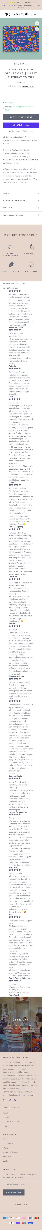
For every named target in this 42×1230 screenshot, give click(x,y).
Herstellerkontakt (13, 215)
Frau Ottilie (21, 64)
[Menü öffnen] (3, 14)
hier (38, 1028)
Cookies (6, 1160)
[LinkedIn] (15, 1099)
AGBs (5, 1139)
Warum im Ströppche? (15, 201)
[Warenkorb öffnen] (39, 14)
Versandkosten (28, 86)
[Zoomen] (37, 23)
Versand (7, 208)
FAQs (5, 1126)
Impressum (7, 1156)
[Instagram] (10, 1099)
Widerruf (6, 1148)
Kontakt (6, 1112)
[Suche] (31, 14)
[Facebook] (4, 1099)
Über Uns (6, 1117)
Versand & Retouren (11, 1121)
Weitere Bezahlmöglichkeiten (21, 131)
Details (7, 193)
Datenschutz (8, 1143)
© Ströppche (21, 1205)
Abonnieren (13, 1192)
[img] (21, 290)
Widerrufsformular (10, 1152)
